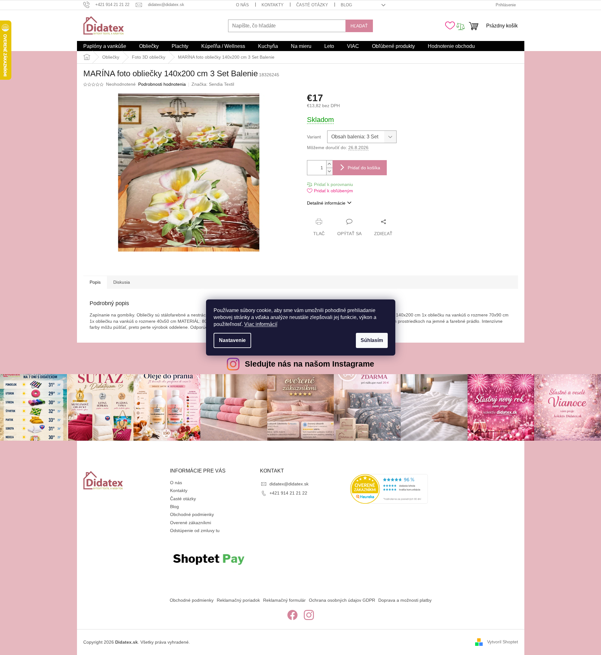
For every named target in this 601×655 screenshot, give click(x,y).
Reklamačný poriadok (238, 600)
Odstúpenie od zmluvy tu (195, 530)
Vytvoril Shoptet (502, 641)
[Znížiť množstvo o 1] (329, 171)
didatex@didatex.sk (289, 483)
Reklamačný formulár (284, 600)
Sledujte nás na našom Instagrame (309, 363)
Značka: (212, 84)
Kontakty (273, 5)
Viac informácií (260, 324)
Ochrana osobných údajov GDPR (342, 600)
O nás (242, 5)
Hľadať (359, 25)
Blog (346, 5)
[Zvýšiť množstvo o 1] (329, 164)
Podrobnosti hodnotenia (162, 84)
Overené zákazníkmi (190, 522)
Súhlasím (372, 340)
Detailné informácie (326, 203)
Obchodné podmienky (192, 514)
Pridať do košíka (364, 167)
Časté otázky (312, 5)
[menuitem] (105, 46)
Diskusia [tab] (121, 282)
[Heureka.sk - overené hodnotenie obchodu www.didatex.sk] (389, 489)
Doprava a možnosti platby (405, 600)
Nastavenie (232, 340)
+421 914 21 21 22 (288, 493)
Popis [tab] (95, 282)
